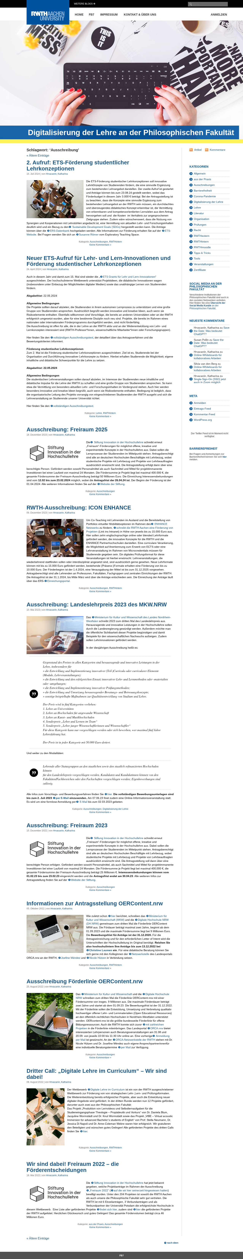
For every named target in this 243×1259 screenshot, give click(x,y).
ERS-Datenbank (59, 230)
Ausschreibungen (99, 241)
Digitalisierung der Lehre (115, 809)
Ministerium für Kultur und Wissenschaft (108, 994)
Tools (197, 258)
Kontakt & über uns (140, 14)
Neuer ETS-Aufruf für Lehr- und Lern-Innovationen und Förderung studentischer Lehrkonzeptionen (99, 261)
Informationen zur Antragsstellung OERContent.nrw (95, 903)
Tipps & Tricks (202, 252)
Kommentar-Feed (204, 414)
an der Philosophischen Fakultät (207, 306)
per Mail (126, 1047)
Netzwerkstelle (140, 954)
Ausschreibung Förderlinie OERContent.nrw (85, 981)
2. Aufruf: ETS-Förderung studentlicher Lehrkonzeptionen (78, 165)
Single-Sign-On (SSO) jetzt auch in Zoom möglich (210, 381)
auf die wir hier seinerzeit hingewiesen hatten (141, 1190)
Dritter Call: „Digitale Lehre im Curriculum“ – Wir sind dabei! (97, 1074)
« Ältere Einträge (38, 155)
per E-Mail (62, 797)
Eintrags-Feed (202, 408)
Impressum (109, 14)
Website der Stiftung (112, 484)
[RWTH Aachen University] (48, 23)
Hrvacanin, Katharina (57, 174)
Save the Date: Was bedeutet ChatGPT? (212, 331)
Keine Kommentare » (100, 244)
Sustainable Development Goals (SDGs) (96, 226)
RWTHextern (201, 235)
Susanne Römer (89, 234)
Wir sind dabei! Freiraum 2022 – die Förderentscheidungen (73, 1167)
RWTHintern (115, 241)
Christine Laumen (100, 950)
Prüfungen (200, 224)
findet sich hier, (109, 1209)
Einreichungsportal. (58, 580)
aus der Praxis (96, 1224)
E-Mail (83, 801)
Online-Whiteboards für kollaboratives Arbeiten (208, 356)
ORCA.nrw (156, 1028)
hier (113, 916)
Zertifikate (200, 269)
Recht (197, 230)
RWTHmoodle (202, 247)
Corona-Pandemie (205, 196)
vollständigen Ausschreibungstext (73, 337)
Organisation (201, 218)
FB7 (91, 14)
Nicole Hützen (97, 957)
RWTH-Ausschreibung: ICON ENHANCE (79, 508)
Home (79, 14)
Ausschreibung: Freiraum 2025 (67, 429)
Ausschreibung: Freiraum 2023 (67, 825)
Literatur (199, 213)
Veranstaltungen (203, 264)
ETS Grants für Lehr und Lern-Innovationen (129, 276)
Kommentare (217, 149)
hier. (110, 794)
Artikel (198, 149)
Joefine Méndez (70, 957)
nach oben (172, 1243)
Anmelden (219, 14)
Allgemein (200, 173)
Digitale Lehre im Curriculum (108, 1089)
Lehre (99, 413)
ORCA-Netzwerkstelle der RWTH (135, 1039)
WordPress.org (203, 419)
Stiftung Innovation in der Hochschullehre (118, 442)
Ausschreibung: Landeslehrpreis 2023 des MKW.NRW (97, 604)
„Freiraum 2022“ (99, 1190)
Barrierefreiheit (203, 190)
